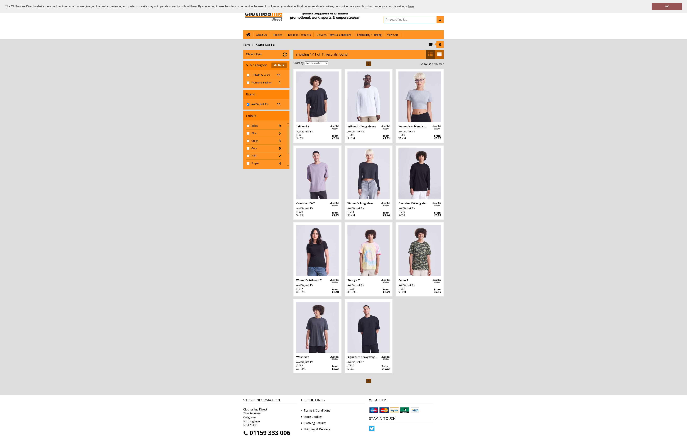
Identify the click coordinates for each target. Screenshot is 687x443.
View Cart (392, 34)
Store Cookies (313, 417)
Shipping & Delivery (317, 429)
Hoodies (277, 34)
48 (435, 63)
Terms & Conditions (317, 410)
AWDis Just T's (265, 44)
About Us (261, 34)
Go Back (279, 65)
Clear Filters (254, 54)
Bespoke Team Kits (299, 34)
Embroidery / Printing (369, 34)
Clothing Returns (315, 423)
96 (440, 63)
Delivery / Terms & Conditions (333, 34)
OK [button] (667, 6)
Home (246, 44)
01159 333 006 (270, 433)
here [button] (411, 6)
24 (429, 63)
